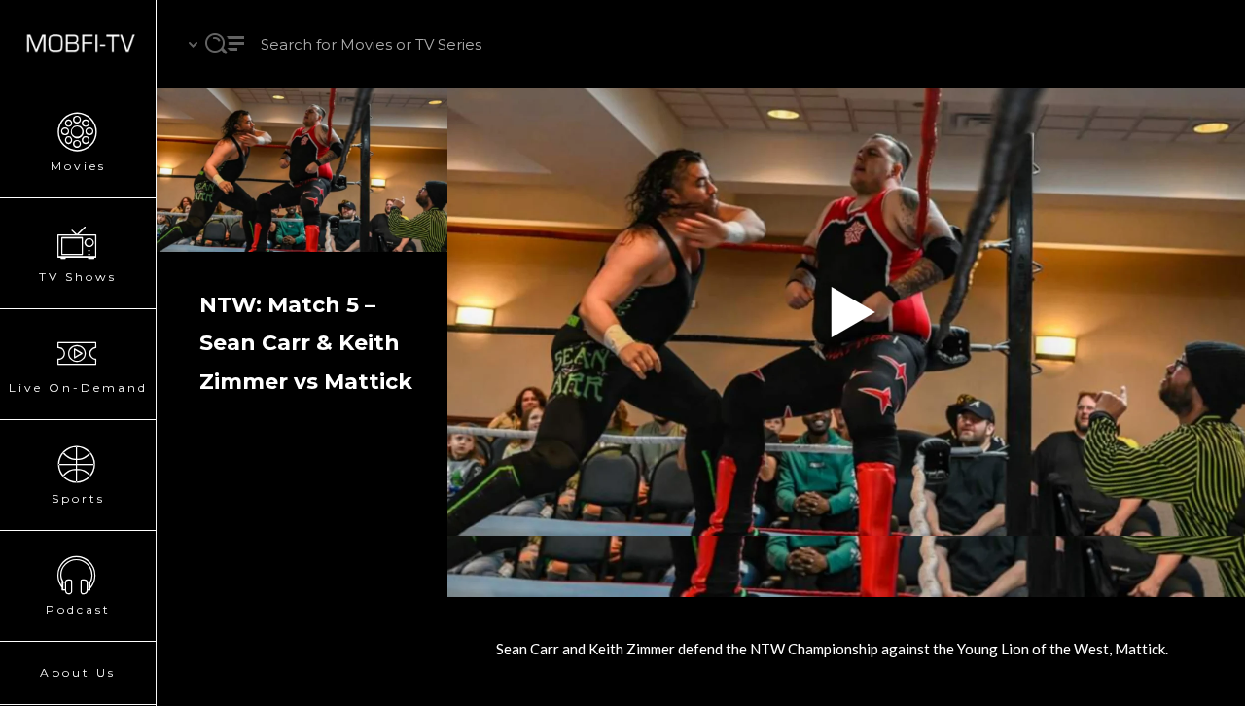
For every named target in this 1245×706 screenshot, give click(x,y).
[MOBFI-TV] (78, 44)
